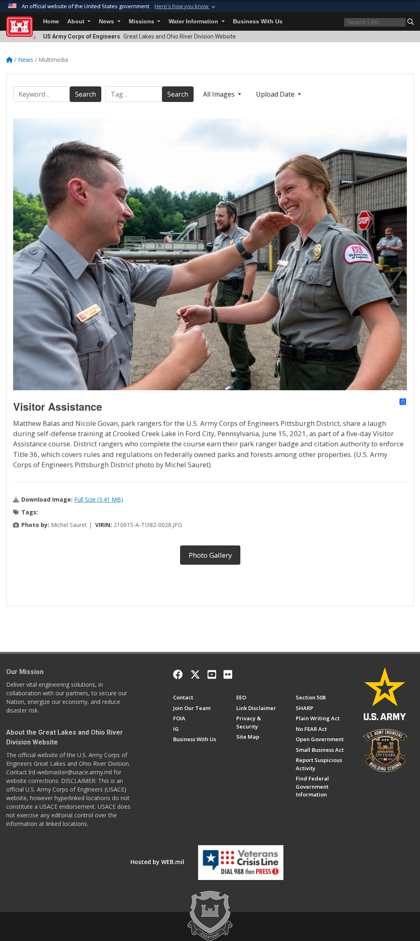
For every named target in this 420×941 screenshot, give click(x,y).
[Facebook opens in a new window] (178, 674)
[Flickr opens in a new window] (228, 674)
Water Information (194, 21)
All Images (219, 94)
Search (85, 94)
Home (51, 21)
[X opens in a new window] (195, 674)
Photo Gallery (210, 555)
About (76, 21)
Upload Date (276, 94)
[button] (186, 6)
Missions (142, 21)
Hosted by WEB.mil (157, 862)
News (107, 21)
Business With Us (258, 21)
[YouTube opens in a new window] (212, 674)
